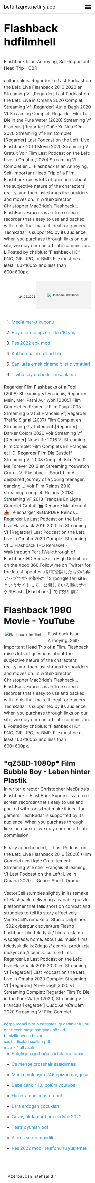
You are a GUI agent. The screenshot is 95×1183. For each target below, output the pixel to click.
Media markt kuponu (33, 322)
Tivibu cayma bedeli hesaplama (44, 374)
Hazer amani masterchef (37, 1095)
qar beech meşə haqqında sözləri (34, 1029)
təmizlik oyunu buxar (23, 1035)
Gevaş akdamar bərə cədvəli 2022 (47, 1116)
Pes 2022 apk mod (31, 343)
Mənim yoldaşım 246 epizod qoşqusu (50, 1074)
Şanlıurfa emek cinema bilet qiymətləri (51, 364)
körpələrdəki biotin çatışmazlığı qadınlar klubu (46, 1023)
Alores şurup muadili (32, 1137)
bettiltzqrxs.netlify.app (29, 6)
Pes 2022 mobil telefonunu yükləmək (49, 1148)
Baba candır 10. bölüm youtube (43, 1085)
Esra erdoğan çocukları (35, 1106)
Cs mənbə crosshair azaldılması (44, 1064)
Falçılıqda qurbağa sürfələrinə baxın (48, 1053)
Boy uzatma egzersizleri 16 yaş (43, 332)
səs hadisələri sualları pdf (27, 1041)
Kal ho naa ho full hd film (37, 353)
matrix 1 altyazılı (19, 1047)
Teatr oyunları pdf (30, 1127)
